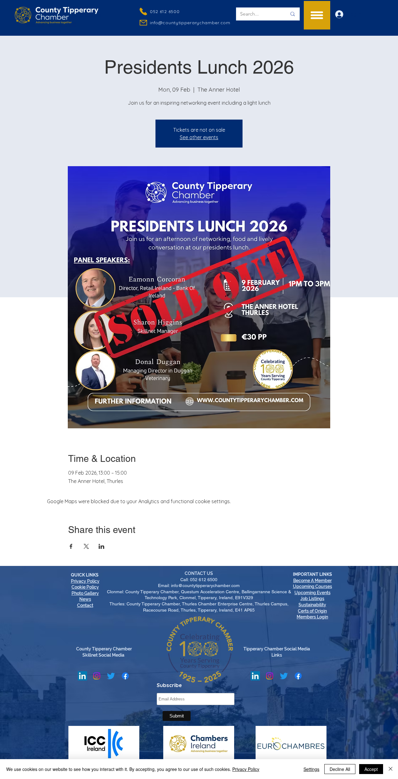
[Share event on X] (86, 546)
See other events (199, 137)
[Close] (390, 769)
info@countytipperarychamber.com (190, 22)
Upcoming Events (312, 592)
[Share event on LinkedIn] (101, 546)
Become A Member (312, 580)
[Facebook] (125, 676)
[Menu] (317, 15)
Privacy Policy (245, 769)
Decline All (340, 769)
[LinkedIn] (82, 676)
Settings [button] (311, 769)
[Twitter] (111, 676)
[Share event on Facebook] (71, 546)
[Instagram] (96, 676)
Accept (371, 769)
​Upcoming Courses (312, 586)
